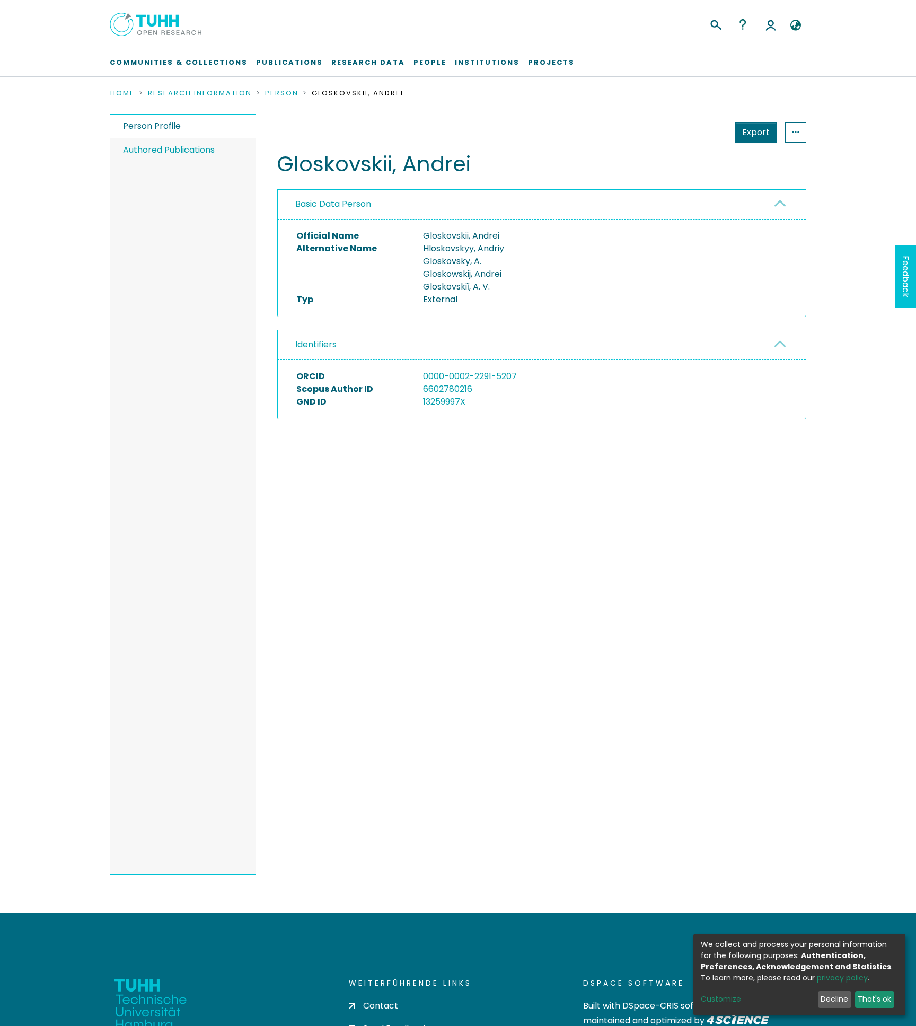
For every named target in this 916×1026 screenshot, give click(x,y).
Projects (551, 62)
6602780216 (447, 389)
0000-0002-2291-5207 (470, 376)
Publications (289, 62)
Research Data (368, 62)
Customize (721, 999)
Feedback (906, 276)
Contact (380, 1005)
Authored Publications (169, 150)
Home (122, 93)
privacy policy (842, 977)
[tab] (542, 205)
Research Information (200, 93)
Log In (770, 24)
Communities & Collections (179, 62)
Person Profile (152, 126)
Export (756, 132)
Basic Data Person (333, 204)
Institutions (487, 62)
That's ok (874, 999)
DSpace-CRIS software (670, 1005)
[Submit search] (715, 23)
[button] (795, 25)
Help (742, 24)
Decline (834, 999)
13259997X (444, 402)
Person (281, 93)
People (429, 62)
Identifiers (316, 344)
